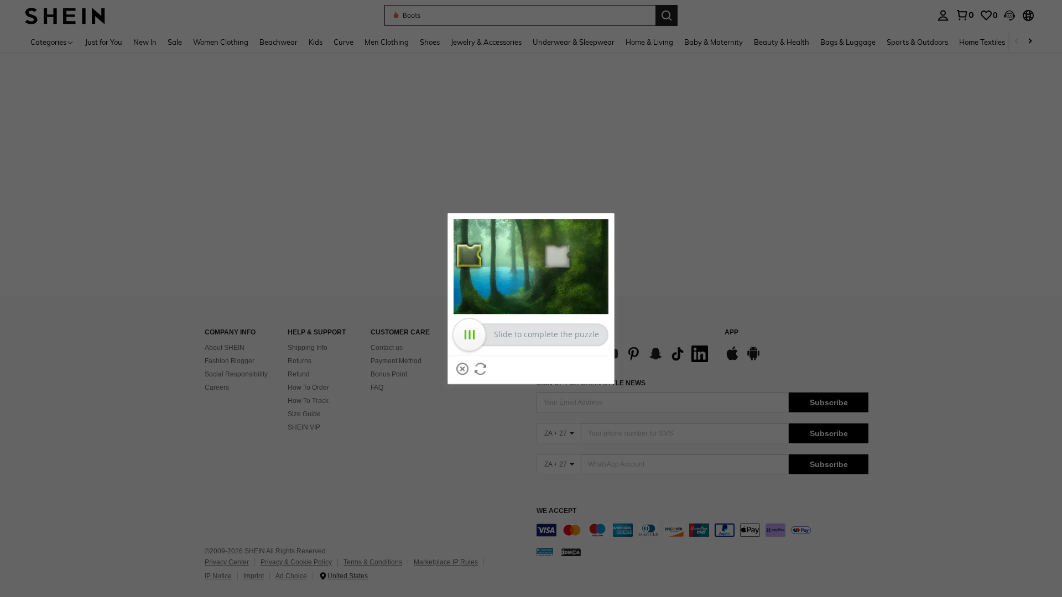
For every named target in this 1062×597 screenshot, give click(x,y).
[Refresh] (481, 369)
